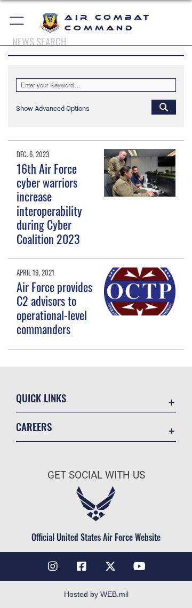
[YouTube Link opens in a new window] (139, 566)
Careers (34, 426)
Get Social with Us (96, 475)
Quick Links (41, 398)
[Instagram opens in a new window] (53, 566)
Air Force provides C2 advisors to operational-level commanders (54, 307)
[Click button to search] (163, 107)
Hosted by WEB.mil (96, 594)
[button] (17, 22)
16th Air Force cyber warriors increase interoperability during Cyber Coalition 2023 (49, 203)
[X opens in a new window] (110, 566)
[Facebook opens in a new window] (82, 566)
